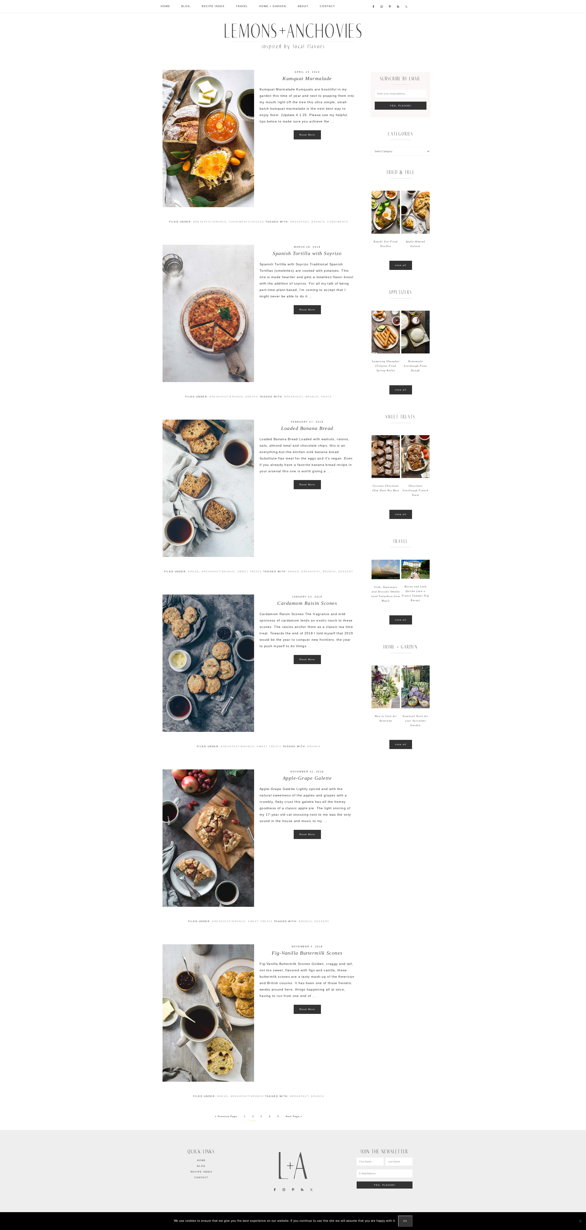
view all (400, 265)
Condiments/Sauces (246, 221)
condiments (337, 221)
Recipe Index (201, 1171)
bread (293, 571)
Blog (201, 1166)
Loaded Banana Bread (307, 428)
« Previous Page (226, 1116)
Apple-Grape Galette (307, 778)
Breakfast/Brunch (209, 221)
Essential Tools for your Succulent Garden (416, 721)
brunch (318, 221)
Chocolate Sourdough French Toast (415, 490)
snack (326, 396)
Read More (307, 134)
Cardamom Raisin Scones (307, 603)
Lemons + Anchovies (293, 35)
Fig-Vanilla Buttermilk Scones (307, 953)
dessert (345, 571)
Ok (405, 1221)
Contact (201, 1177)
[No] (580, 1221)
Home (201, 1160)
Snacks (251, 396)
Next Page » (294, 1116)
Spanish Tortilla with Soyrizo (307, 253)
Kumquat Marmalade (307, 78)
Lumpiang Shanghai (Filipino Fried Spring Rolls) (386, 366)
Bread (193, 571)
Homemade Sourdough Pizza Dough (415, 366)
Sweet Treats (249, 571)
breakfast (299, 221)
